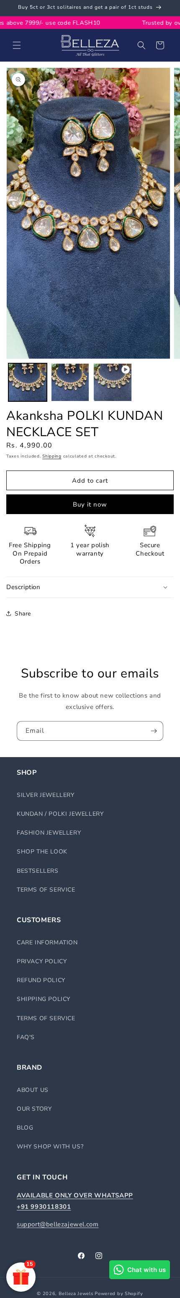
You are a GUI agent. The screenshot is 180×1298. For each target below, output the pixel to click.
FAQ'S (26, 1037)
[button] (17, 45)
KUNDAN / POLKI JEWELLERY (60, 814)
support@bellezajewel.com (57, 1224)
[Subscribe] (153, 731)
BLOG (25, 1128)
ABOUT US (33, 1090)
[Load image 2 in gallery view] (70, 382)
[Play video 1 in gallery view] (112, 382)
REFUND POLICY (41, 980)
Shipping (52, 456)
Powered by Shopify (119, 1293)
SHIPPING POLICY (43, 999)
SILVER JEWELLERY (46, 795)
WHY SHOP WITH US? (50, 1147)
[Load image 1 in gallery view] (27, 382)
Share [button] (23, 614)
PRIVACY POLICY (42, 961)
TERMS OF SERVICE (46, 890)
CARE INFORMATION (47, 942)
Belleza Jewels (77, 1293)
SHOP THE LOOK (42, 852)
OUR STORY (34, 1109)
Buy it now (90, 504)
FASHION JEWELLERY (49, 833)
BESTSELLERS (38, 871)
